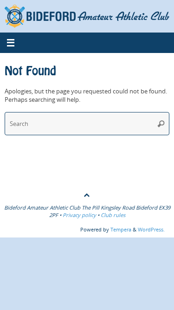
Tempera (120, 229)
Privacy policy (79, 214)
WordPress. (151, 229)
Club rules (113, 214)
